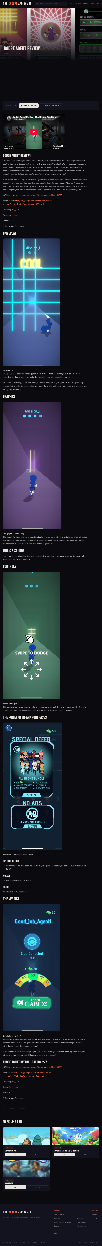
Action (56, 1230)
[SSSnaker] (26, 1168)
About (94, 1218)
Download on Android (53, 106)
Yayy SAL (16, 209)
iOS (71, 4)
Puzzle (56, 1226)
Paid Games (81, 1226)
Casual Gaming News (62, 1222)
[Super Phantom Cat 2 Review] (75, 1136)
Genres (86, 4)
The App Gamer (17, 4)
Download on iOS (30, 106)
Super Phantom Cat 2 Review (66, 1150)
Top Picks (95, 4)
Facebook (21, 1109)
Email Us (95, 1215)
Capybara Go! (11, 1150)
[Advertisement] (51, 78)
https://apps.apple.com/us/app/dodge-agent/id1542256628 (36, 195)
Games (57, 1218)
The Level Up (59, 1215)
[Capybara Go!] (26, 1136)
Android (78, 4)
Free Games (81, 1222)
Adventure (13, 215)
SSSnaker (9, 1183)
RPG (55, 1234)
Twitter (13, 1109)
